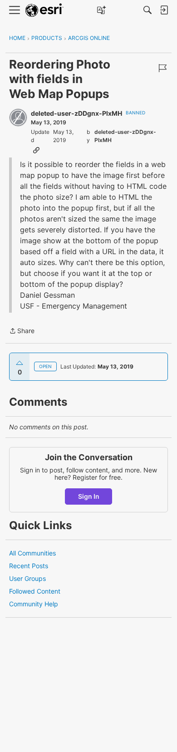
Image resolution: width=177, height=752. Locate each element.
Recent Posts (28, 566)
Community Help (33, 604)
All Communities (32, 553)
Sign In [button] (88, 496)
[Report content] (162, 68)
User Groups (27, 578)
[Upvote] (19, 363)
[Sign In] (164, 10)
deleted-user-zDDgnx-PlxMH (76, 113)
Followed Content (34, 591)
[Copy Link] (36, 150)
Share (21, 331)
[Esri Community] (44, 10)
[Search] (147, 10)
